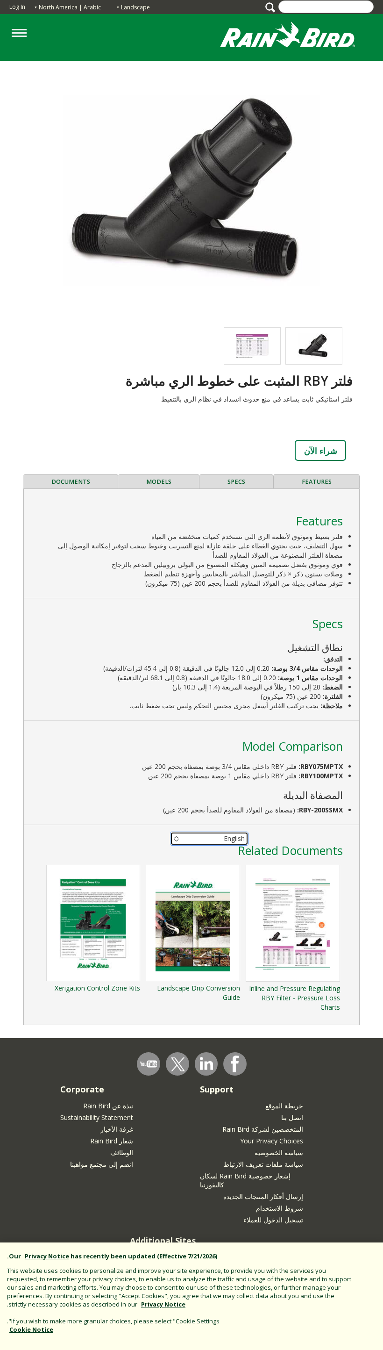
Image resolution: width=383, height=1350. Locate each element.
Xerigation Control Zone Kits (97, 988)
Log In (17, 7)
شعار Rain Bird (111, 1140)
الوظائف (121, 1152)
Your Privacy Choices (271, 1140)
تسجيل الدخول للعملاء (273, 1219)
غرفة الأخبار (116, 1129)
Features (317, 482)
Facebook (235, 1064)
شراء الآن (320, 450)
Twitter (178, 1064)
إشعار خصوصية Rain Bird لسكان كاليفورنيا (245, 1180)
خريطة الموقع (284, 1105)
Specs (236, 482)
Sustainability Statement (96, 1117)
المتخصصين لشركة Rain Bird (262, 1129)
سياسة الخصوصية (279, 1152)
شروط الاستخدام (279, 1208)
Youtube (148, 1064)
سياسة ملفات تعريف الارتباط (263, 1164)
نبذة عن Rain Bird (108, 1105)
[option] (313, 346)
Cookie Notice (31, 1329)
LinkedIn (206, 1063)
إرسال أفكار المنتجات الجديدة (263, 1196)
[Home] (297, 36)
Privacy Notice (47, 1256)
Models (158, 482)
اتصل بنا (292, 1117)
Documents (70, 482)
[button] (191, 189)
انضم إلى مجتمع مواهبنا (101, 1164)
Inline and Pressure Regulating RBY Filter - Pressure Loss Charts (294, 998)
